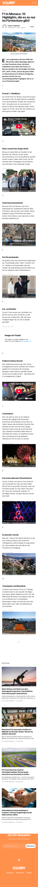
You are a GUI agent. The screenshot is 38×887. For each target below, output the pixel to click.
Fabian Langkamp (14, 26)
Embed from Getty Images (7, 168)
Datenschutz (20, 873)
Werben (29, 873)
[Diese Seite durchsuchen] (32, 2)
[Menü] (35, 2)
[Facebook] (19, 860)
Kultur (4, 10)
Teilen (32, 26)
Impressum (10, 873)
